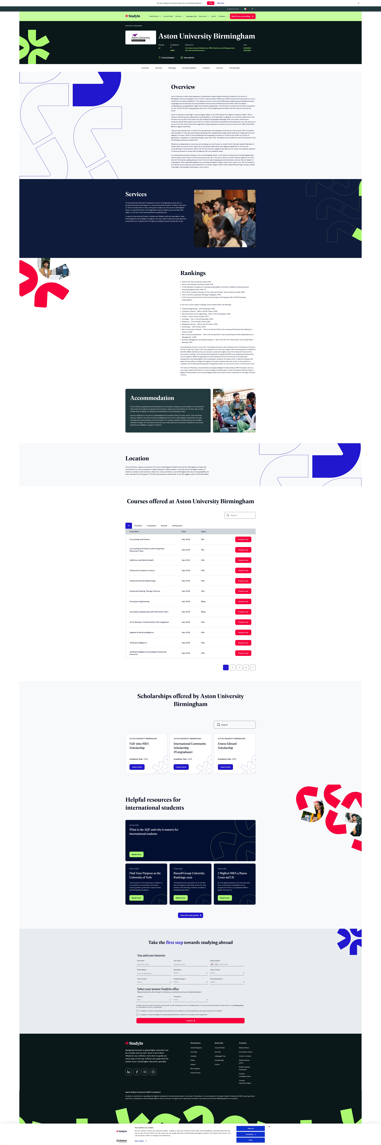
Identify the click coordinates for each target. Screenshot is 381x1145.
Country (140, 997)
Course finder (168, 16)
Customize (249, 1134)
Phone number (215, 961)
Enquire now (243, 539)
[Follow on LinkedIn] (128, 1072)
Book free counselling (241, 16)
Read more (136, 854)
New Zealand (195, 1069)
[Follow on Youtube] (145, 1072)
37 (246, 668)
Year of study (142, 979)
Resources (203, 16)
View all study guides (189, 915)
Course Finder (220, 1048)
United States (195, 1073)
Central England (168, 58)
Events (213, 16)
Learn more (137, 767)
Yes (210, 3)
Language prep (191, 16)
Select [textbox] (176, 973)
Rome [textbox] (176, 1000)
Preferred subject (180, 979)
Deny (250, 1140)
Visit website (189, 58)
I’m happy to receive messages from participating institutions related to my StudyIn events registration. (174, 1014)
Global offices (244, 1048)
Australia (193, 1052)
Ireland (192, 1064)
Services (178, 16)
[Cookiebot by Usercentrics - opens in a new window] (121, 1141)
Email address (142, 970)
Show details (139, 1141)
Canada (193, 1056)
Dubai (192, 1060)
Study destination (217, 979)
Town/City (178, 997)
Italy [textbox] (138, 1000)
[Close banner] (269, 1126)
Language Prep (220, 1056)
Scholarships (219, 1060)
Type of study (215, 970)
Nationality (178, 970)
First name (141, 961)
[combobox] (213, 964)
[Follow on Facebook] (137, 1072)
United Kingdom (196, 1048)
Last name (178, 961)
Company (221, 16)
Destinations (154, 16)
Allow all (251, 1128)
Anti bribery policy (245, 1052)
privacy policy (238, 1005)
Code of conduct (245, 1056)
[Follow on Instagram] (153, 1072)
